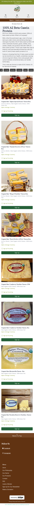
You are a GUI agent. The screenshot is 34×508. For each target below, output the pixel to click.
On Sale (6, 70)
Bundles (13, 70)
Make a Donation (7, 489)
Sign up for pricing (8, 111)
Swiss (25, 70)
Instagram (7, 453)
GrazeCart (26, 504)
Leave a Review (7, 484)
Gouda (31, 70)
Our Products (6, 476)
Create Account (20, 20)
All (1, 70)
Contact (4, 478)
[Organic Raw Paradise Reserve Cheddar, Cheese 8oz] (17, 401)
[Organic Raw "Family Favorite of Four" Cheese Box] (17, 132)
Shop (5, 17)
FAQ (3, 481)
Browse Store (16, 24)
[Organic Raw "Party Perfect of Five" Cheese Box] (17, 225)
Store (4, 468)
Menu (28, 17)
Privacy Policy (12, 501)
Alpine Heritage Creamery (8, 107)
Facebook (7, 448)
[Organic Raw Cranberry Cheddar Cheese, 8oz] (17, 313)
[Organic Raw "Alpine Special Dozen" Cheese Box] (17, 87)
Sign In (17, 17)
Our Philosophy (7, 470)
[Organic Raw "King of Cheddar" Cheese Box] (17, 180)
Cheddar (19, 70)
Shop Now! (17, 3)
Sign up (17, 115)
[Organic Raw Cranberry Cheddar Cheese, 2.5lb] (17, 270)
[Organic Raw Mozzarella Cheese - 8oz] (17, 357)
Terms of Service (21, 501)
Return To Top (17, 436)
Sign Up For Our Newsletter (11, 487)
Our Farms (5, 473)
